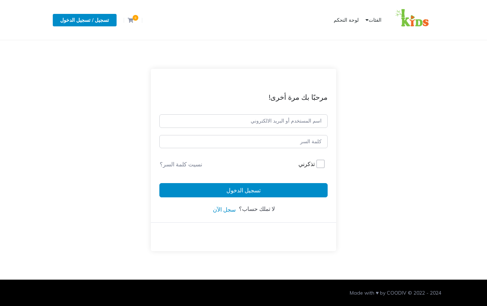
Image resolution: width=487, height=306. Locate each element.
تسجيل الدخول (243, 190)
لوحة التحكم (346, 20)
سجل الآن (224, 209)
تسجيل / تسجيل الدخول (84, 20)
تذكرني (306, 163)
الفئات (375, 20)
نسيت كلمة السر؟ (181, 164)
